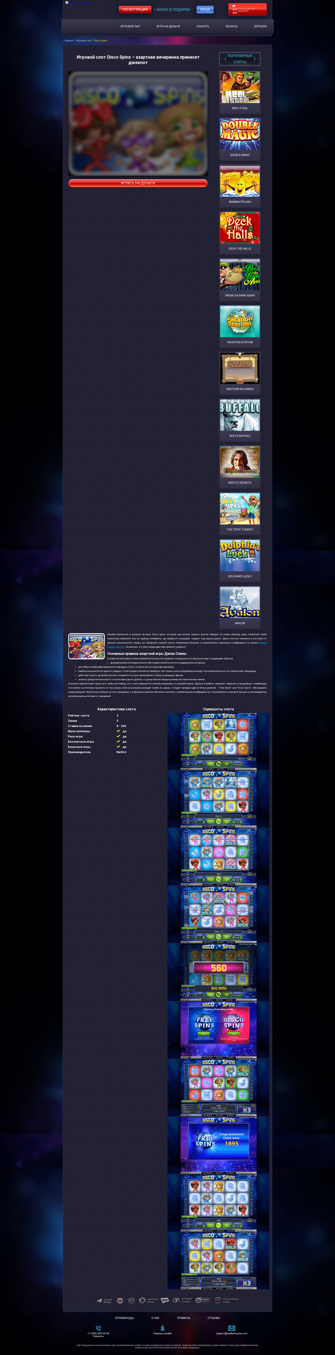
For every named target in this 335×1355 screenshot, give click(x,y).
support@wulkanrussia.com (232, 1333)
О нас (155, 1318)
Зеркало (260, 26)
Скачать (202, 26)
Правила (183, 1318)
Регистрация (135, 9)
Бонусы (232, 26)
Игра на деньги (168, 26)
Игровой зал (130, 26)
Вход (205, 9)
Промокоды (124, 1318)
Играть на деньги (138, 183)
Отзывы (214, 1318)
